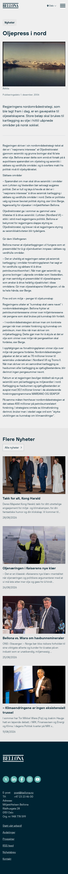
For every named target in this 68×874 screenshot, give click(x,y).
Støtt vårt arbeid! (12, 825)
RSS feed (8, 845)
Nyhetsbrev (9, 852)
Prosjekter (8, 838)
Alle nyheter (12, 447)
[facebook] (21, 779)
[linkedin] (14, 779)
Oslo (51, 5)
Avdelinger (9, 832)
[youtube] (37, 779)
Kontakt (7, 858)
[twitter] (6, 779)
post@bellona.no (24, 792)
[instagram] (29, 779)
